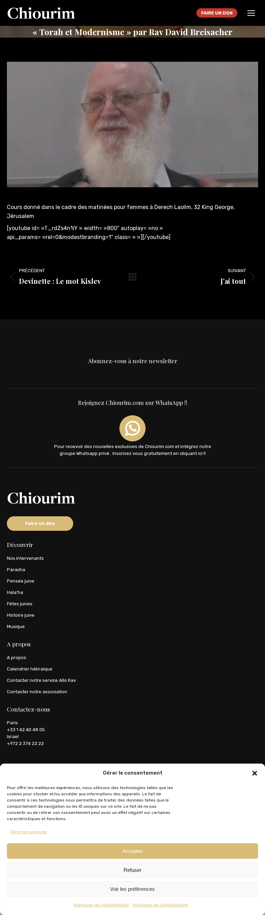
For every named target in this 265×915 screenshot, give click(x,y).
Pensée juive (21, 581)
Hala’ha (15, 592)
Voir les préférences (132, 889)
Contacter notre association (37, 691)
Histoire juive (21, 615)
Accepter (132, 851)
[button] (254, 773)
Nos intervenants (25, 558)
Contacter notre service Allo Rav (41, 680)
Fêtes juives (19, 603)
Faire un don (40, 523)
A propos (16, 657)
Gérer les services (28, 831)
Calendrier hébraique (29, 669)
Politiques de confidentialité (101, 905)
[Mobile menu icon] (251, 13)
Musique (16, 626)
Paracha (16, 569)
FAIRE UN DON (217, 13)
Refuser (132, 870)
